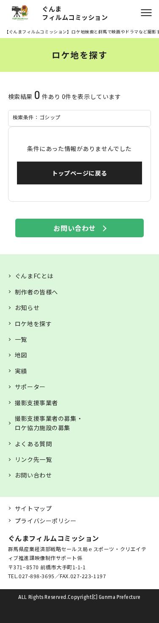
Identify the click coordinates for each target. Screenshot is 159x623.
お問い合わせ (74, 228)
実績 (21, 371)
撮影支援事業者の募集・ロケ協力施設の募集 (49, 423)
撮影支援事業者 (36, 402)
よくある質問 (33, 443)
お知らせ (27, 307)
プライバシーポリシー (46, 521)
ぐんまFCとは (34, 276)
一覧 (21, 339)
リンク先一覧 (33, 459)
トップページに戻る (79, 173)
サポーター (30, 386)
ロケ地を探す (33, 323)
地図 (21, 355)
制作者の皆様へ (36, 292)
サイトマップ (33, 508)
